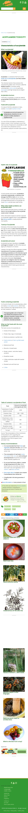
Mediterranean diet (8, 787)
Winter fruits (7, 795)
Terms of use (6, 810)
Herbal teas (6, 793)
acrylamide (7, 506)
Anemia (5, 796)
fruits (21, 446)
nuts (14, 456)
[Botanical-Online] (8, 3)
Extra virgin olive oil (9, 472)
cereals (9, 306)
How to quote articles (9, 804)
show (8, 41)
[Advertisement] (14, 23)
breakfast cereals (16, 109)
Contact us (6, 801)
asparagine (4, 90)
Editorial (18, 496)
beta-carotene (15, 469)
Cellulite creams (7, 791)
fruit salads (7, 456)
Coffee (5, 367)
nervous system (7, 219)
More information (7, 482)
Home (2, 32)
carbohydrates (16, 506)
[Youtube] (13, 783)
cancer (6, 202)
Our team (6, 802)
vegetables (7, 447)
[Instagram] (16, 783)
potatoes (15, 306)
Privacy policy (13, 810)
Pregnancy (6, 798)
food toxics (8, 509)
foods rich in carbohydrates (8, 78)
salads (23, 454)
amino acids (12, 88)
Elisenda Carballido (21, 485)
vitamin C (6, 469)
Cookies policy (21, 810)
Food (5, 32)
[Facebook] (11, 783)
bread (7, 109)
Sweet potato (7, 340)
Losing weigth (7, 789)
